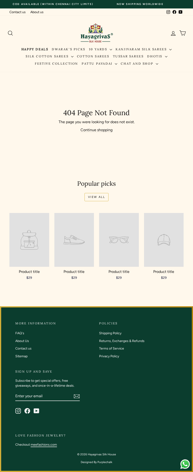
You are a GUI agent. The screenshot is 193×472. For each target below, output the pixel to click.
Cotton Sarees (93, 56)
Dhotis (155, 56)
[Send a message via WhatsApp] (185, 464)
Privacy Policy (109, 356)
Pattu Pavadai (98, 64)
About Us (22, 341)
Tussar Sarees (128, 56)
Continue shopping (96, 130)
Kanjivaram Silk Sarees (142, 49)
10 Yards (99, 49)
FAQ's (19, 333)
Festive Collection (56, 64)
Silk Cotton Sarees (48, 56)
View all (96, 197)
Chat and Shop (137, 64)
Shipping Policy (110, 333)
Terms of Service (111, 348)
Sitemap (21, 356)
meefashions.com (44, 445)
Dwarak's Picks (68, 49)
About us (37, 12)
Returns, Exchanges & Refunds (122, 341)
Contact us (17, 12)
